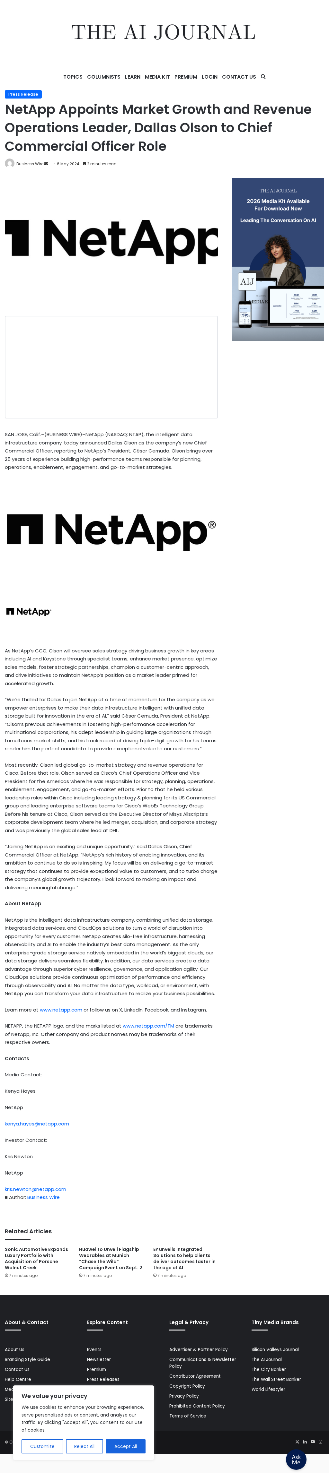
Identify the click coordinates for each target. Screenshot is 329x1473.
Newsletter (99, 1360)
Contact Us (239, 77)
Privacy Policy (184, 1396)
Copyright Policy (187, 1386)
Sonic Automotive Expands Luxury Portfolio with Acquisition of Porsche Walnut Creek (36, 1258)
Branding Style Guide (27, 1360)
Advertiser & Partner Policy (198, 1350)
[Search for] (263, 77)
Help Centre (18, 1379)
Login (210, 77)
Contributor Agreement (195, 1376)
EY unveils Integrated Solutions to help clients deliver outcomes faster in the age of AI (184, 1258)
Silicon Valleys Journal (275, 1350)
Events (94, 1350)
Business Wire (29, 164)
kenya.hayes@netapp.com (37, 1123)
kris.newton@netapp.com (35, 1189)
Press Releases (103, 1379)
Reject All (84, 1446)
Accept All (125, 1446)
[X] (297, 1442)
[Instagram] (320, 1442)
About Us (14, 1350)
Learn (132, 77)
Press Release (23, 94)
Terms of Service (187, 1416)
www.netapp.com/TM (148, 1025)
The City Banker (269, 1369)
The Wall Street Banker (276, 1379)
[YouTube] (312, 1442)
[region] (83, 1422)
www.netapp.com (61, 1009)
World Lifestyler (268, 1389)
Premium (185, 77)
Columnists (103, 77)
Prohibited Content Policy (197, 1406)
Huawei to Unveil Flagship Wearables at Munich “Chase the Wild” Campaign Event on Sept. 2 (110, 1258)
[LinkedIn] (305, 1442)
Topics (73, 77)
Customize (42, 1446)
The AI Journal (267, 1360)
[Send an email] (46, 164)
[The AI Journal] (164, 34)
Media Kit (157, 77)
